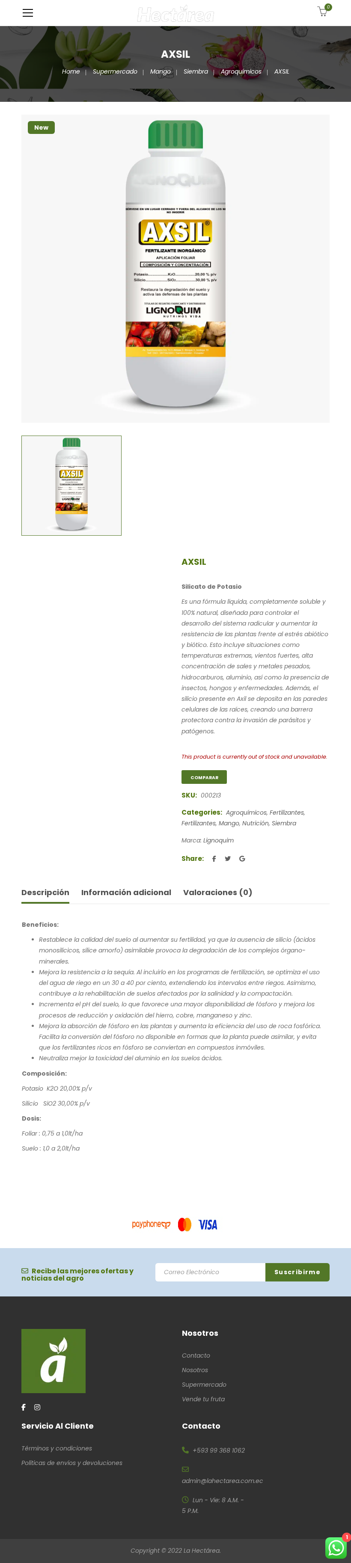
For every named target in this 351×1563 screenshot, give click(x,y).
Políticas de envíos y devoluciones (71, 1463)
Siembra (196, 71)
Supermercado (115, 71)
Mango (160, 71)
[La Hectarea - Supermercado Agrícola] (175, 13)
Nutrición (255, 823)
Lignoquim (218, 840)
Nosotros (195, 1370)
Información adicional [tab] (126, 892)
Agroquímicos (241, 71)
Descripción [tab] (45, 892)
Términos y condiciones (56, 1448)
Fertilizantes (287, 812)
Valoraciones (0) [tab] (218, 892)
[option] (175, 269)
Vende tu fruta (203, 1399)
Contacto (196, 1355)
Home (71, 71)
